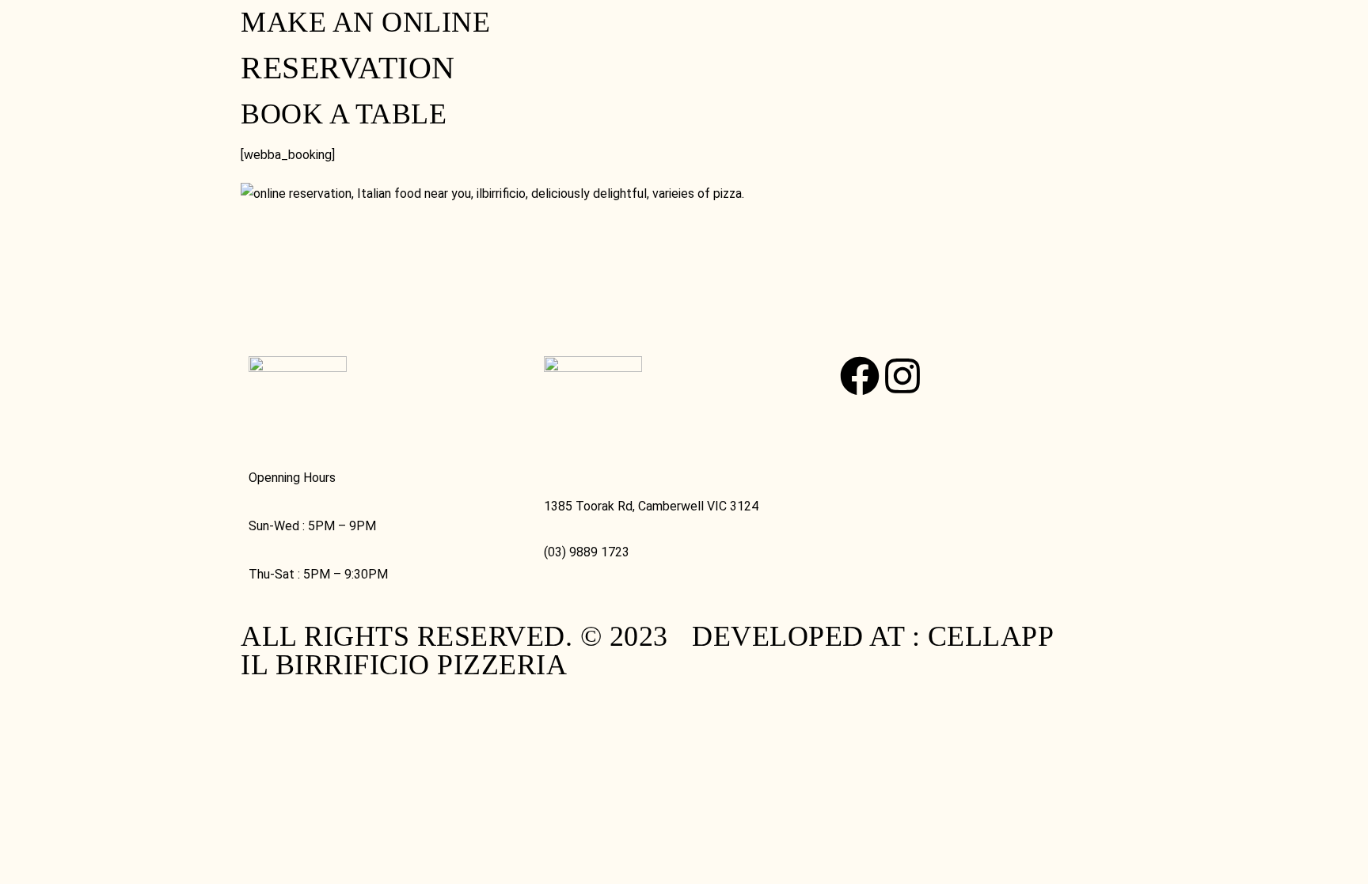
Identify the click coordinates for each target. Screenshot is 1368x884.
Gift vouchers (432, 44)
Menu (76, 44)
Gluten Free (557, 44)
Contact (655, 44)
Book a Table (303, 44)
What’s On (743, 44)
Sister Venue (851, 44)
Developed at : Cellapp (873, 636)
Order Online (179, 44)
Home (24, 44)
